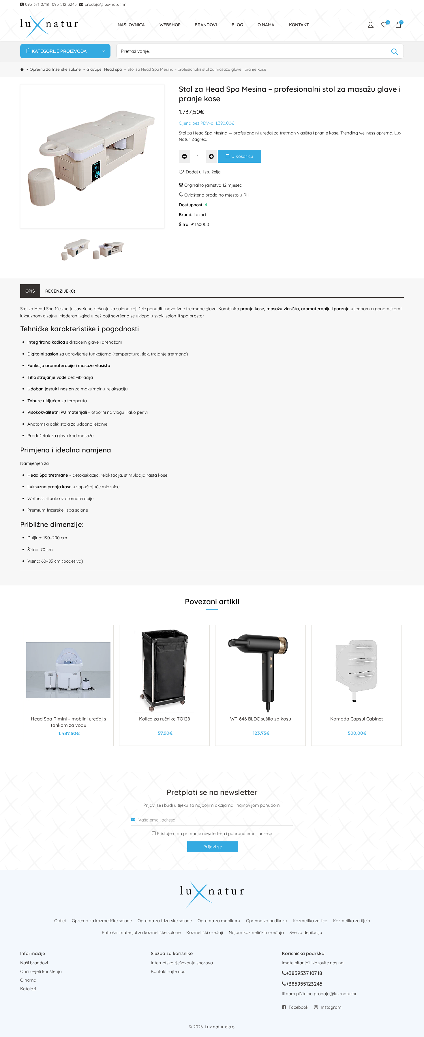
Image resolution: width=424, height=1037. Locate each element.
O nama (28, 980)
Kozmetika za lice (310, 920)
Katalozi (28, 988)
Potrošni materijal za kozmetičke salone (141, 932)
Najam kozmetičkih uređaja (256, 932)
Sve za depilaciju (306, 932)
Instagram (331, 1007)
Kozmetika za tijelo (351, 920)
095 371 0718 (37, 4)
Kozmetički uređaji (204, 932)
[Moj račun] (371, 25)
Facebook (298, 1007)
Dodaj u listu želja (203, 172)
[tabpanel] (68, 685)
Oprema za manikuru (219, 920)
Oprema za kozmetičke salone (102, 920)
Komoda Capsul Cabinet (356, 719)
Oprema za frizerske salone (55, 69)
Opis (30, 291)
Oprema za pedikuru (266, 920)
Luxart (200, 214)
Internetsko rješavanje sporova (182, 962)
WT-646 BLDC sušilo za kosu (260, 719)
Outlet (60, 920)
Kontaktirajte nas (168, 971)
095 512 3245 (64, 4)
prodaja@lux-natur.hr (105, 4)
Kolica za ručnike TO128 (164, 719)
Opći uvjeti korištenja (41, 971)
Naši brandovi (34, 962)
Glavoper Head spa (104, 69)
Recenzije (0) (60, 291)
